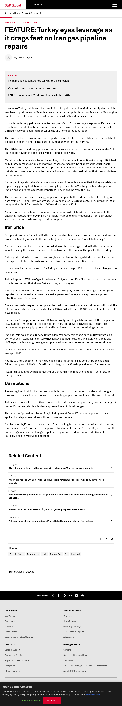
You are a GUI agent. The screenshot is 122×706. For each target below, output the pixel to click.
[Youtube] (70, 595)
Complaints (10, 665)
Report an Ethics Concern (17, 660)
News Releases (70, 621)
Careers (67, 650)
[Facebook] (58, 595)
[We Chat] (82, 595)
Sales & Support (12, 650)
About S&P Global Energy (75, 671)
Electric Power (17, 554)
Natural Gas (55, 554)
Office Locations (12, 671)
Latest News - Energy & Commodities (25, 13)
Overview (67, 616)
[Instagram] (64, 595)
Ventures (9, 626)
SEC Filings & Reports (73, 632)
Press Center (11, 632)
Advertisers (68, 637)
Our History (10, 621)
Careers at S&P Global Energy (19, 637)
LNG (44, 554)
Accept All (52, 700)
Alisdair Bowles (25, 571)
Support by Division (14, 655)
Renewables (33, 554)
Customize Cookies (31, 700)
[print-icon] (106, 539)
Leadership (68, 660)
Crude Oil (75, 554)
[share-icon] (112, 539)
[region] (61, 694)
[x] (52, 595)
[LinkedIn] (76, 595)
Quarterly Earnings (72, 626)
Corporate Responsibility (75, 655)
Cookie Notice (93, 694)
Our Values (10, 616)
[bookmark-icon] (100, 539)
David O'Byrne (25, 57)
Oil (66, 554)
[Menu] (115, 4)
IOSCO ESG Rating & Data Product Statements (85, 665)
